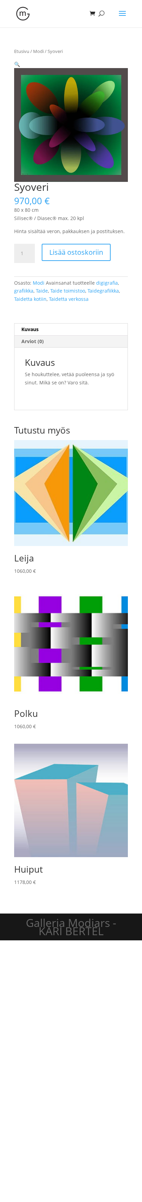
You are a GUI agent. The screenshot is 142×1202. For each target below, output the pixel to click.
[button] (17, 64)
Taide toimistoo (67, 290)
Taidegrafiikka (103, 290)
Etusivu (21, 51)
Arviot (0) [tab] (32, 341)
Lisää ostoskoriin (76, 252)
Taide (42, 290)
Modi (38, 51)
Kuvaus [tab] (30, 329)
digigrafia (107, 283)
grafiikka (23, 290)
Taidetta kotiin (30, 299)
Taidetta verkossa (69, 299)
